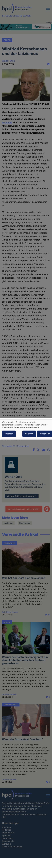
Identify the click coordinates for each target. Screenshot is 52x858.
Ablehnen (29, 434)
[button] (48, 11)
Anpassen (9, 434)
